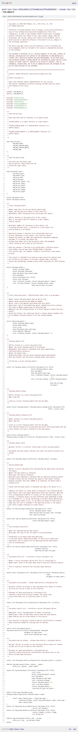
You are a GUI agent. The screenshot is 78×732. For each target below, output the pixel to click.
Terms (22, 729)
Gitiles (11, 729)
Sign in (74, 3)
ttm (73, 9)
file (40, 16)
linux (15, 9)
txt (70, 729)
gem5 (4, 9)
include (63, 9)
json (74, 729)
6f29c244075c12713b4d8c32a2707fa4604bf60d (37, 9)
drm (69, 9)
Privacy (16, 729)
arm (9, 9)
